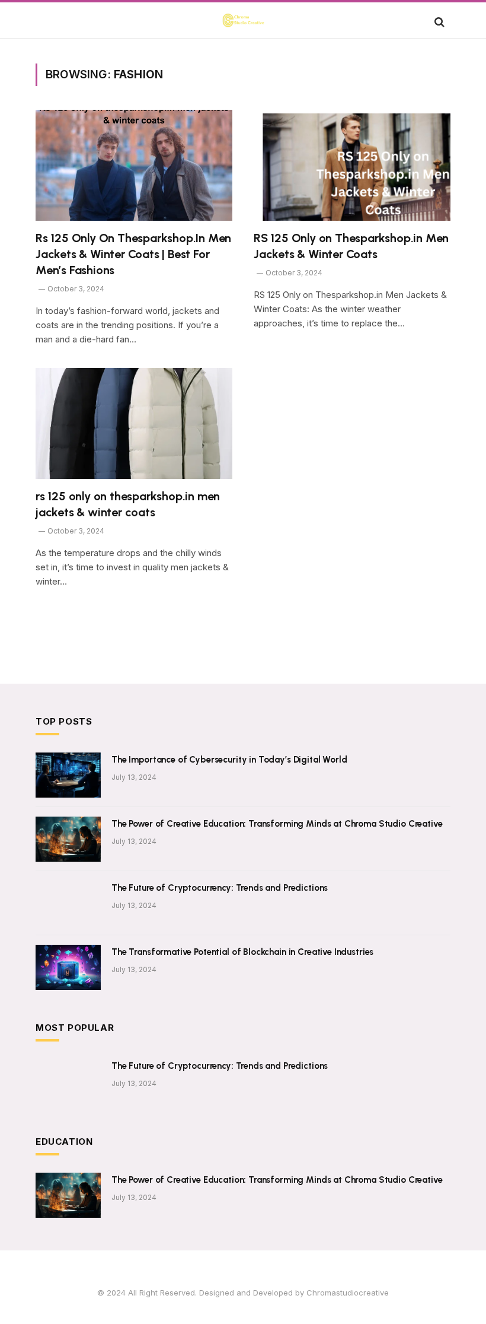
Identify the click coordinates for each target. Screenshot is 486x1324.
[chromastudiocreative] (243, 21)
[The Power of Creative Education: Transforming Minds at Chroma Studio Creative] (68, 839)
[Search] (438, 21)
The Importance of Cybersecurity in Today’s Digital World (229, 759)
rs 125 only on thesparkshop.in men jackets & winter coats (128, 504)
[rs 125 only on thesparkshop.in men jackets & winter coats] (134, 423)
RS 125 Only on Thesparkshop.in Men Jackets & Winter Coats (351, 246)
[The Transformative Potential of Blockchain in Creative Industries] (68, 967)
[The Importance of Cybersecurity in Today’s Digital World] (68, 775)
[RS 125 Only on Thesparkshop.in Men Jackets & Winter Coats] (352, 165)
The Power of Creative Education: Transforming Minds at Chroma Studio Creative (276, 823)
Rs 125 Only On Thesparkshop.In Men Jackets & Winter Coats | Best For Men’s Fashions (133, 254)
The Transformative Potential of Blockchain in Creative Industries (242, 952)
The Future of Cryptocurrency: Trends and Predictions (219, 887)
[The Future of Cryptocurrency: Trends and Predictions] (68, 903)
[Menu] (49, 21)
